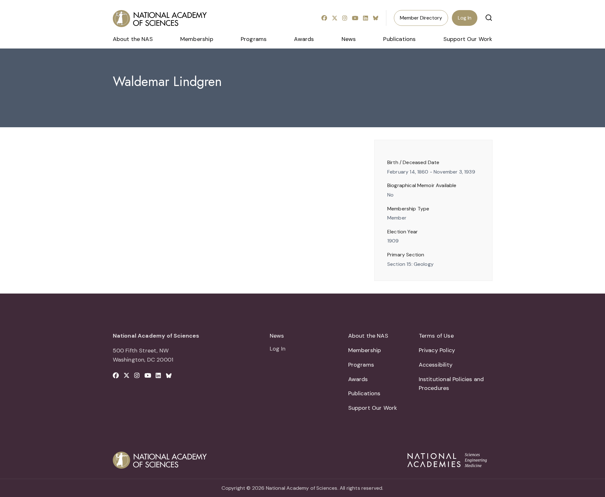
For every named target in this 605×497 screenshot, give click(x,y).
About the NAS (133, 39)
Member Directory (421, 17)
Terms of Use (436, 336)
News (349, 39)
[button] (489, 17)
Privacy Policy (437, 350)
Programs (254, 39)
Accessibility (435, 364)
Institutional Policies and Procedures (451, 383)
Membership (196, 39)
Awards (304, 39)
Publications (399, 39)
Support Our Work (468, 39)
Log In (464, 17)
